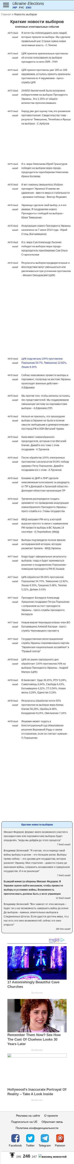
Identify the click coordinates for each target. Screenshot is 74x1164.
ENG (28, 7)
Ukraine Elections (28, 3)
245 (18, 1156)
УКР (14, 7)
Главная (6, 14)
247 (34, 1156)
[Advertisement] (37, 145)
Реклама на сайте (28, 1115)
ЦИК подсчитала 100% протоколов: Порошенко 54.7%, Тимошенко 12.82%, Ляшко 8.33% (44, 362)
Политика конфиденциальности (37, 1128)
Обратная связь (52, 1121)
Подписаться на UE (24, 1121)
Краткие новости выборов (37, 824)
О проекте (51, 1115)
